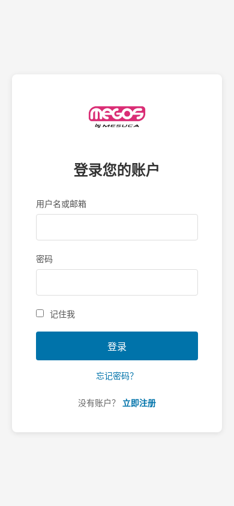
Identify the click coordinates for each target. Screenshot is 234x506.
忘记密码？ (117, 376)
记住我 (62, 314)
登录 (117, 347)
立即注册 (139, 403)
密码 (44, 259)
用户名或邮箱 (61, 204)
